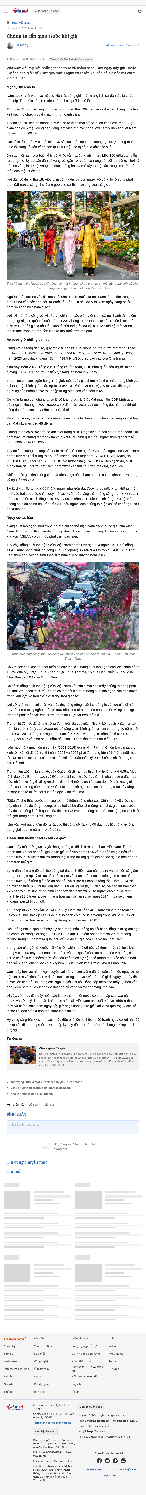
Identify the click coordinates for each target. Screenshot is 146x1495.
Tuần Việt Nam (21, 22)
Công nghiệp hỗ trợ (84, 1346)
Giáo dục (9, 1384)
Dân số (33, 1104)
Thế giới (9, 1391)
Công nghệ (41, 1361)
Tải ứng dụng (93, 1469)
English (76, 1384)
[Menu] (6, 11)
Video (112, 1346)
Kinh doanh (11, 1361)
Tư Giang (21, 45)
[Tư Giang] (10, 45)
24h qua (114, 1369)
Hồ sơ (75, 1391)
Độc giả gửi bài (126, 1469)
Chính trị (9, 1346)
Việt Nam (50, 1104)
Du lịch (38, 1376)
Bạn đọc (39, 1391)
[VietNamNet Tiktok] (115, 1462)
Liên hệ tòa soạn (45, 1431)
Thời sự (8, 1353)
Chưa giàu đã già (52, 1048)
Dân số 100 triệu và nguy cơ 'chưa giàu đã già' (40, 1088)
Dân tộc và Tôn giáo (16, 1369)
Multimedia (116, 1353)
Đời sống (40, 1338)
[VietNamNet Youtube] (107, 1462)
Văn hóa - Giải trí (45, 1346)
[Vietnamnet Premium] (15, 1340)
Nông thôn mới (81, 1361)
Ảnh (111, 1338)
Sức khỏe (40, 1353)
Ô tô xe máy (41, 1369)
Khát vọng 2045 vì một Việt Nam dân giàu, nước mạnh (46, 1082)
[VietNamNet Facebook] (99, 1462)
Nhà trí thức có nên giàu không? (31, 1093)
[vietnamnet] (20, 13)
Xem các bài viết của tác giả (125, 45)
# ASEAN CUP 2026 (47, 11)
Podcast (114, 1361)
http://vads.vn (96, 1431)
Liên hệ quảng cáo (90, 1406)
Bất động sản (42, 1384)
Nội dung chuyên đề (84, 1376)
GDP (45, 488)
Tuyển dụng (109, 1475)
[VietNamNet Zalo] (123, 1462)
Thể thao (9, 1376)
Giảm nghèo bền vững (85, 1353)
